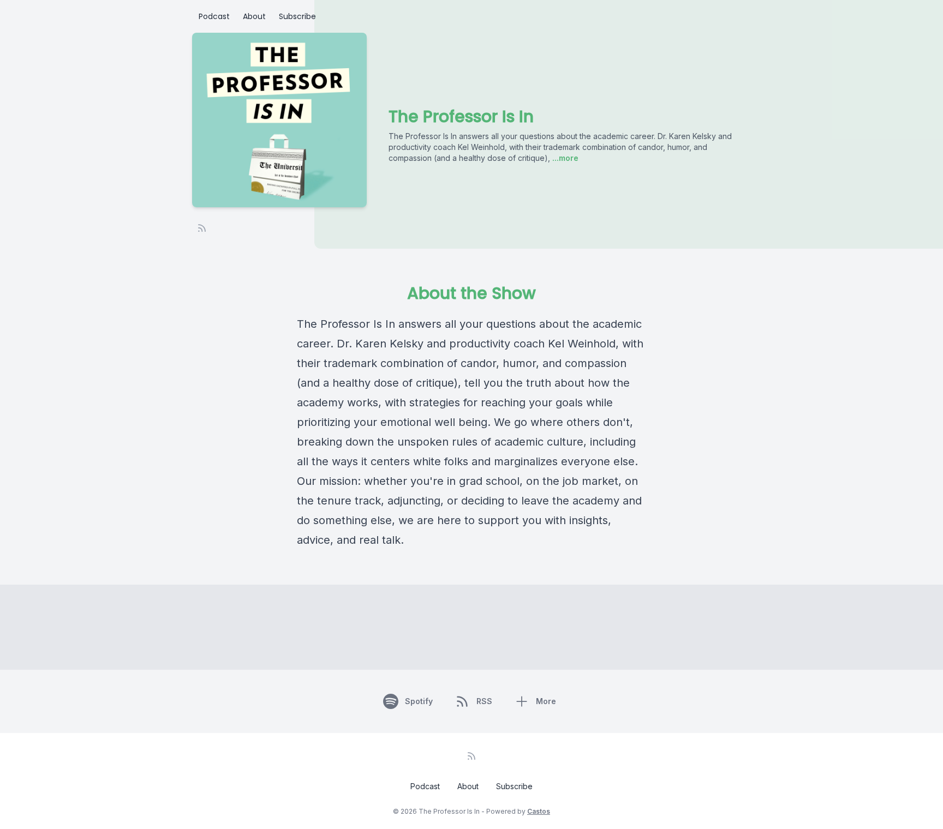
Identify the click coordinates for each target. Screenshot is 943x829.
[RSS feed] (202, 228)
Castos (538, 811)
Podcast (214, 16)
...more (564, 158)
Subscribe (297, 16)
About (254, 16)
